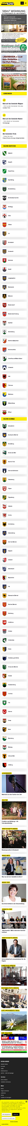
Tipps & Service (5, 1091)
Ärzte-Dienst (4, 1079)
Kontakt (3, 1066)
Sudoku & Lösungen (6, 1097)
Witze (2, 1095)
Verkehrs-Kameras (6, 1082)
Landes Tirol (6, 108)
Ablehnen (15, 1114)
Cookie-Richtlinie (4, 1124)
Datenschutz (4, 1071)
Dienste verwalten (14, 1121)
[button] (26, 1101)
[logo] (7, 3)
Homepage (6, 123)
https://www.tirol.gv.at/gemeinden (13, 138)
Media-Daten (4, 1064)
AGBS (2, 1068)
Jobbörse (3, 1093)
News (2, 1088)
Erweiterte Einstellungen (8, 1118)
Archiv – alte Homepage (7, 1073)
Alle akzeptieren (6, 1114)
